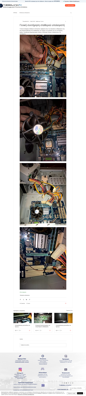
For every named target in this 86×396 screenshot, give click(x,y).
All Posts (15, 12)
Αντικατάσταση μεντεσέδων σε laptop (22, 326)
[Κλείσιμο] (84, 393)
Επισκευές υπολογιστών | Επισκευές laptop (10, 1)
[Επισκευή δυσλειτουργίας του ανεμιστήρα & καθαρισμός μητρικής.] (43, 318)
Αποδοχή (80, 393)
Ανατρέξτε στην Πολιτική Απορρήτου (26, 394)
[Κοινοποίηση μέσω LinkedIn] (26, 299)
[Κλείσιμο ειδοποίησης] (84, 387)
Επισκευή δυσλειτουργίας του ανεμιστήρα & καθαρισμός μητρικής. (42, 326)
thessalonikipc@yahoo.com (67, 376)
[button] (71, 12)
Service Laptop (43, 361)
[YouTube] (66, 383)
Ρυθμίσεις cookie (71, 393)
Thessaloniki (11, 5)
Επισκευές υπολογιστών (25, 12)
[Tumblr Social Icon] (70, 383)
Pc (20, 5)
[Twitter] (64, 383)
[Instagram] (72, 383)
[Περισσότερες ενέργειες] (65, 21)
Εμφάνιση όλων (69, 310)
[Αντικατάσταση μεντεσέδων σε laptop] (22, 318)
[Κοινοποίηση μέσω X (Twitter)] (23, 299)
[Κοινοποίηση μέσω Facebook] (20, 299)
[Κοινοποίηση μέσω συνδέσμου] (29, 299)
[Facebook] (62, 383)
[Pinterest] (68, 383)
